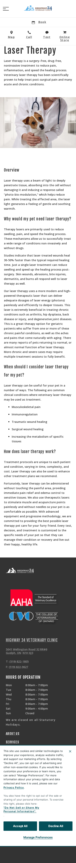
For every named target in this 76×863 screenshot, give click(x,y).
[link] (38, 8)
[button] (6, 9)
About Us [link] (12, 733)
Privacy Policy (14, 787)
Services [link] (12, 742)
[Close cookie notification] (70, 751)
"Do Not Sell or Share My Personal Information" (21, 809)
